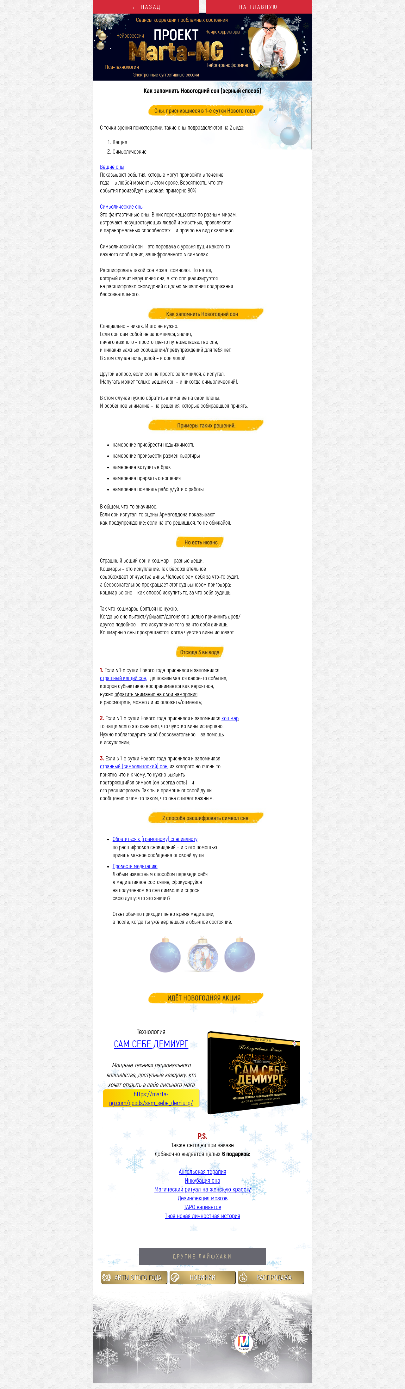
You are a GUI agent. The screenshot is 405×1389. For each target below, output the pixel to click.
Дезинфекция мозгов (202, 1198)
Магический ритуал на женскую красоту (202, 1189)
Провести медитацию (135, 865)
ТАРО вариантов (202, 1206)
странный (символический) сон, (134, 766)
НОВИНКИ (202, 1277)
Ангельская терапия (202, 1171)
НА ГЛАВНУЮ (258, 6)
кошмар (229, 718)
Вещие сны (112, 166)
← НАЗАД (146, 6)
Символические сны (122, 206)
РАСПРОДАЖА (274, 1277)
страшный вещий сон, (123, 677)
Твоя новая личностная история (202, 1215)
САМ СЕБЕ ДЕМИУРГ (151, 1043)
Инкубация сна (202, 1180)
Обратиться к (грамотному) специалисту (155, 838)
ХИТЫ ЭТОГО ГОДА (138, 1277)
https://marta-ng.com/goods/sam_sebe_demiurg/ (151, 1098)
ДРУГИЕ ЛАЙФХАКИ (202, 1256)
